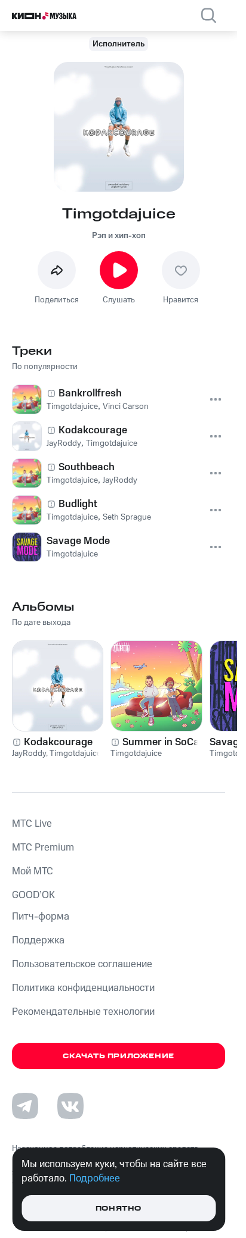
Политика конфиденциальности (83, 988)
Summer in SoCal (162, 742)
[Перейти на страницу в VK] (70, 1106)
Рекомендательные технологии (83, 1012)
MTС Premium (43, 847)
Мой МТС (32, 871)
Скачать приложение (118, 1056)
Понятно (119, 1208)
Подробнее (94, 1178)
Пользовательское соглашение (82, 964)
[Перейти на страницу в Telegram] (25, 1106)
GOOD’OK (33, 895)
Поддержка (38, 940)
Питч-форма (40, 916)
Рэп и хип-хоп (119, 236)
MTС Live (32, 824)
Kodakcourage (58, 742)
